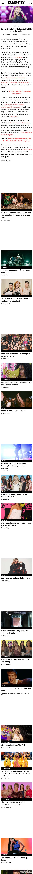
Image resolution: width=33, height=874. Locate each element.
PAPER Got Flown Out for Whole (13, 411)
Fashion (4, 520)
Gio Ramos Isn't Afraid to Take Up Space (14, 859)
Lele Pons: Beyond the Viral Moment (15, 578)
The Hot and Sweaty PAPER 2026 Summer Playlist (14, 496)
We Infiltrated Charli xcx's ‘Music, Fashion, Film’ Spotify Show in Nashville (14, 466)
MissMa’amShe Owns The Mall (13, 745)
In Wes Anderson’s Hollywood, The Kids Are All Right (14, 632)
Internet (4, 575)
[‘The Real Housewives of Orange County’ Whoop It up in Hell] (16, 790)
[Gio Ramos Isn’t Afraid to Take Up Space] (16, 846)
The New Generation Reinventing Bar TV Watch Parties (15, 355)
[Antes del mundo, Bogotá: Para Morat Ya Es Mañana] (16, 258)
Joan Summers (7, 664)
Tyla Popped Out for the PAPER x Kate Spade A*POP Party (16, 524)
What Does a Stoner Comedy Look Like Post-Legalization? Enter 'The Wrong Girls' (16, 215)
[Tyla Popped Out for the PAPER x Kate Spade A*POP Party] (16, 511)
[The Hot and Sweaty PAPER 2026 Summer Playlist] (16, 483)
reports (18, 57)
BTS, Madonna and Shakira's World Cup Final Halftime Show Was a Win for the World (16, 773)
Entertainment (16, 26)
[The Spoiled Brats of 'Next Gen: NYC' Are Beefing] (16, 648)
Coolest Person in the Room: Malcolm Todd (16, 689)
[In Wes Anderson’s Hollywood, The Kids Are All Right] (16, 619)
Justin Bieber (27, 149)
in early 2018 (14, 116)
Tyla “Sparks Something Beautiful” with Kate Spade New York (16, 383)
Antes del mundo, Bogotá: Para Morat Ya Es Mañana (15, 271)
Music (3, 408)
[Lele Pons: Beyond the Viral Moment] (16, 566)
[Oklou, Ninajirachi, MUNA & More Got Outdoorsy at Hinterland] (16, 287)
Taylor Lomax (6, 220)
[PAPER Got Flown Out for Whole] (16, 399)
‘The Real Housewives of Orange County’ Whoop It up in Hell (13, 803)
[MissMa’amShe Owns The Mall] (16, 733)
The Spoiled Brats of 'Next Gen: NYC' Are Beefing (15, 660)
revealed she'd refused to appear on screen (15, 82)
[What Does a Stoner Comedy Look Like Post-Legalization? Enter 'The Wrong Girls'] (16, 201)
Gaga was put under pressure (15, 78)
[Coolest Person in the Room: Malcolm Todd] (16, 676)
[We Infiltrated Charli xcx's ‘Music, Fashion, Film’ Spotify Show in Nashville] (16, 452)
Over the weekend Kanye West (20, 123)
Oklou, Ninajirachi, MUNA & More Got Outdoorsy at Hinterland (15, 300)
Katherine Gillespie (11, 34)
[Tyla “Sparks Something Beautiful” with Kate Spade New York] (16, 370)
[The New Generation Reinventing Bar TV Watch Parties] (16, 342)
